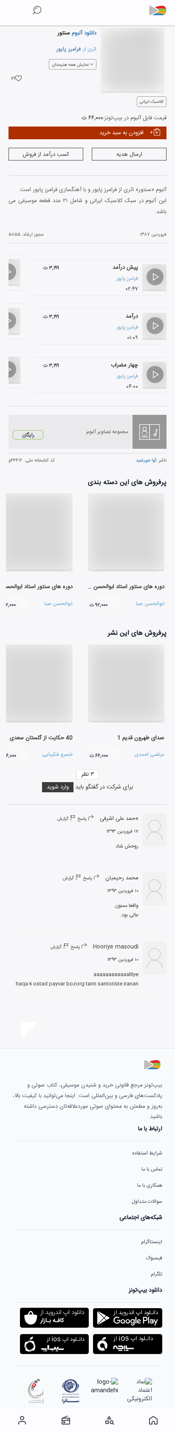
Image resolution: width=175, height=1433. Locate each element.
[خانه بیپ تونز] (153, 1420)
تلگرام (156, 1274)
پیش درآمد (125, 267)
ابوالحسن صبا (150, 604)
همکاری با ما (149, 1185)
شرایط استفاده (147, 1153)
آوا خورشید (146, 461)
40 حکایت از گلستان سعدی (41, 738)
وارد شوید (58, 787)
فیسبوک (154, 1258)
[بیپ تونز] (161, 10)
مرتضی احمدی (149, 754)
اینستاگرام (151, 1242)
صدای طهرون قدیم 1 (140, 738)
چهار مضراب (124, 365)
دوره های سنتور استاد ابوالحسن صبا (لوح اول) (112, 586)
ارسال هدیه (129, 154)
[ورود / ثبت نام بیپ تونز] (22, 1420)
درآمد (132, 316)
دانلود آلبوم (83, 33)
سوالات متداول (147, 1201)
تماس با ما (151, 1169)
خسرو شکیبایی (57, 754)
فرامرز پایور (68, 49)
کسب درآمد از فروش (46, 154)
